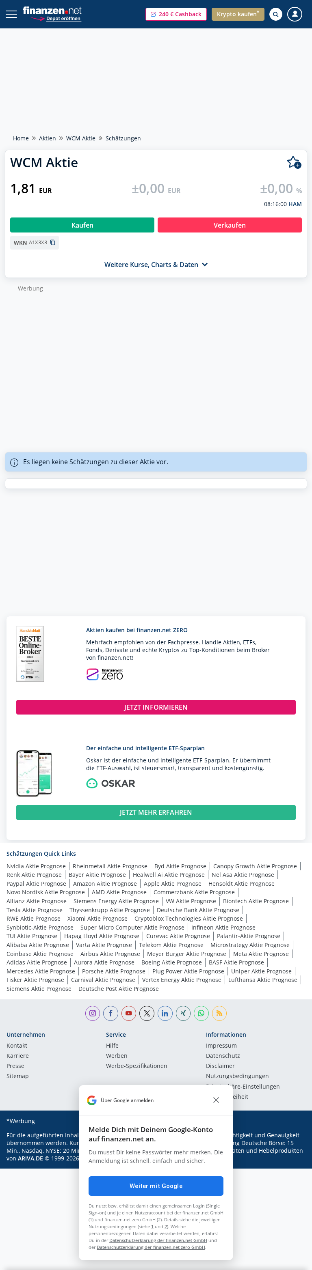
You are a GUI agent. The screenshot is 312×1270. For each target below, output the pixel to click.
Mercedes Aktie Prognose (40, 971)
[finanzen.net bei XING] (183, 1013)
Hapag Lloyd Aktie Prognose (101, 936)
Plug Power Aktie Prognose (188, 971)
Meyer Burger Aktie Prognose (186, 954)
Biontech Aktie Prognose (256, 901)
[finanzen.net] (52, 10)
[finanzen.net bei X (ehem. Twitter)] (146, 1013)
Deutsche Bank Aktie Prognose (198, 910)
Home (21, 138)
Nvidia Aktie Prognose (36, 866)
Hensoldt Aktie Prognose (241, 883)
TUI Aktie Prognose (31, 936)
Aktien (47, 138)
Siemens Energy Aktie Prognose (116, 901)
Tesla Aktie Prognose (34, 910)
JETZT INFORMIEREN (156, 707)
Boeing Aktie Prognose (171, 962)
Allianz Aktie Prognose (36, 901)
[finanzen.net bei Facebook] (110, 1013)
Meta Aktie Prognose (261, 954)
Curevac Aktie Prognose (178, 936)
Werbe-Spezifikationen (136, 1066)
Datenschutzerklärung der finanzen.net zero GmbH (151, 1247)
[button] (176, 14)
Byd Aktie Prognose (180, 866)
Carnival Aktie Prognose (103, 980)
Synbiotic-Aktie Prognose (40, 927)
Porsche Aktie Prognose (113, 971)
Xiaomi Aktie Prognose (97, 918)
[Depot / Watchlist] (294, 162)
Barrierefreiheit (227, 1097)
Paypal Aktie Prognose (36, 883)
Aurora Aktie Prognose (104, 962)
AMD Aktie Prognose (119, 892)
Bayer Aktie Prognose (97, 874)
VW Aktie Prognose (191, 901)
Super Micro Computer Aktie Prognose (132, 927)
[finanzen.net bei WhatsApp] (201, 1013)
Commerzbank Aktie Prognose (194, 892)
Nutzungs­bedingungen (237, 1076)
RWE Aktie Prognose (33, 918)
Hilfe (112, 1046)
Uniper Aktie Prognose (261, 971)
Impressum (221, 1046)
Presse (15, 1066)
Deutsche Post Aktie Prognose (118, 988)
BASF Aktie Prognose (236, 962)
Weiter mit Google (156, 1186)
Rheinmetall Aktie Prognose (110, 866)
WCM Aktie (80, 138)
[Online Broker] (56, 18)
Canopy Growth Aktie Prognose (255, 866)
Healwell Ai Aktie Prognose (169, 874)
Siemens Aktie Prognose (39, 988)
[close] (216, 1100)
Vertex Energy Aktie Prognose (181, 980)
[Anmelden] (294, 14)
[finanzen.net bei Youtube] (128, 1013)
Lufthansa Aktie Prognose (262, 980)
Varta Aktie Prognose (104, 945)
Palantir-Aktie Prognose (248, 936)
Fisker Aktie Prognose (35, 980)
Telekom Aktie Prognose (171, 945)
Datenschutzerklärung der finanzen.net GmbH (158, 1240)
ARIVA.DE (30, 1158)
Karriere (17, 1056)
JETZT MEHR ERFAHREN (156, 812)
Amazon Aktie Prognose (105, 883)
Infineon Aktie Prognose (223, 927)
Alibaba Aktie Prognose (37, 945)
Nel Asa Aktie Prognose (243, 874)
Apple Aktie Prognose (173, 883)
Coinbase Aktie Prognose (40, 954)
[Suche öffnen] (275, 14)
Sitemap (17, 1076)
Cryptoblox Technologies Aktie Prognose (188, 918)
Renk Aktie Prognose (34, 874)
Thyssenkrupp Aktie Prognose (109, 910)
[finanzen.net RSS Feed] (219, 1013)
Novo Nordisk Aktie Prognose (45, 892)
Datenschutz (223, 1056)
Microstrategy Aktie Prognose (250, 945)
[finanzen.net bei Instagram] (92, 1013)
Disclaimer (220, 1066)
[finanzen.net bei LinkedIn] (165, 1013)
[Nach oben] (289, 1260)
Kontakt (16, 1046)
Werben (117, 1056)
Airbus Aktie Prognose (110, 954)
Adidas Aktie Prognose (36, 962)
